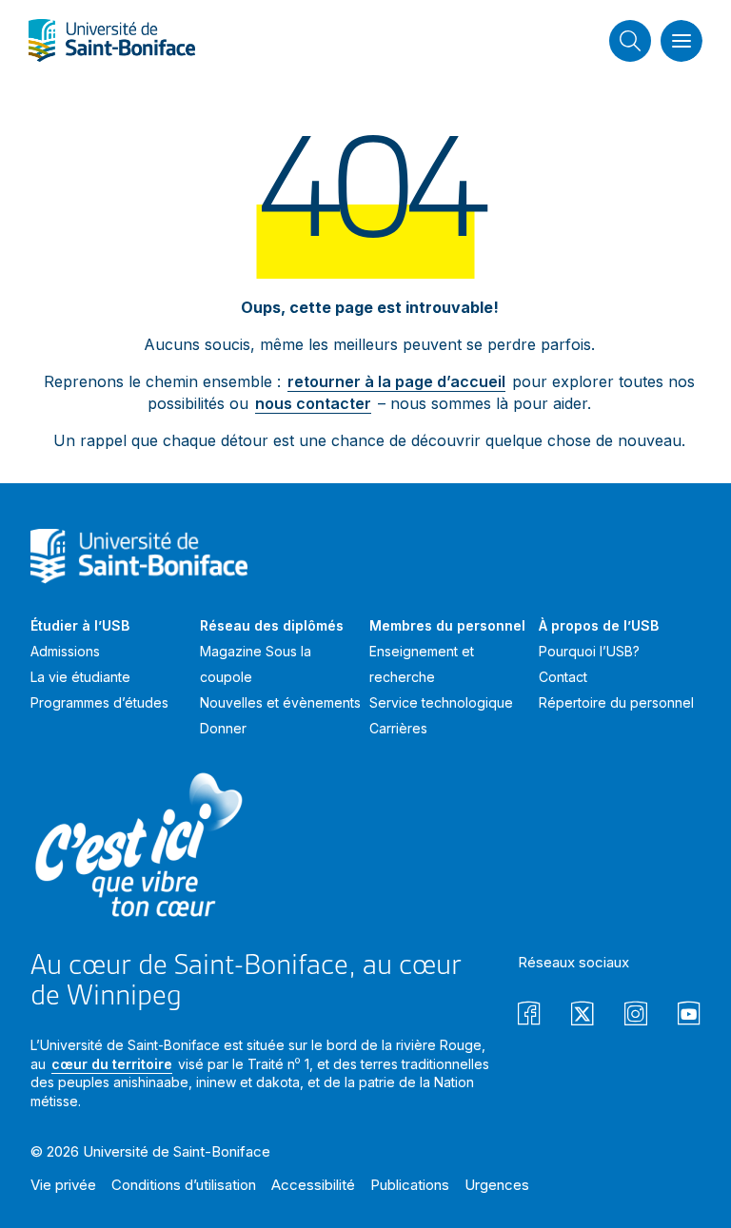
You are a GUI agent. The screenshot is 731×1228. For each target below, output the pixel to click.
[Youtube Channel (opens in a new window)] (689, 1016)
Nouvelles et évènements (280, 702)
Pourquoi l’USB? (589, 651)
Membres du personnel (447, 625)
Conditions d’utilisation (183, 1185)
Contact (563, 677)
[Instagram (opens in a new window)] (635, 1016)
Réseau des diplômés (272, 625)
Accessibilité (313, 1185)
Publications (409, 1185)
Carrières (398, 728)
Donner (223, 728)
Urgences (496, 1185)
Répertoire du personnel (616, 702)
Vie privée (63, 1185)
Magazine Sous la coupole (255, 664)
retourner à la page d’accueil (396, 381)
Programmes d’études (99, 702)
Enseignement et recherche (421, 664)
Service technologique (441, 702)
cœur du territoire (111, 1064)
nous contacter (313, 403)
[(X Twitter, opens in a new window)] (582, 1016)
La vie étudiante (80, 677)
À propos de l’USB (599, 625)
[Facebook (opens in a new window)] (529, 1016)
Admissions (65, 651)
